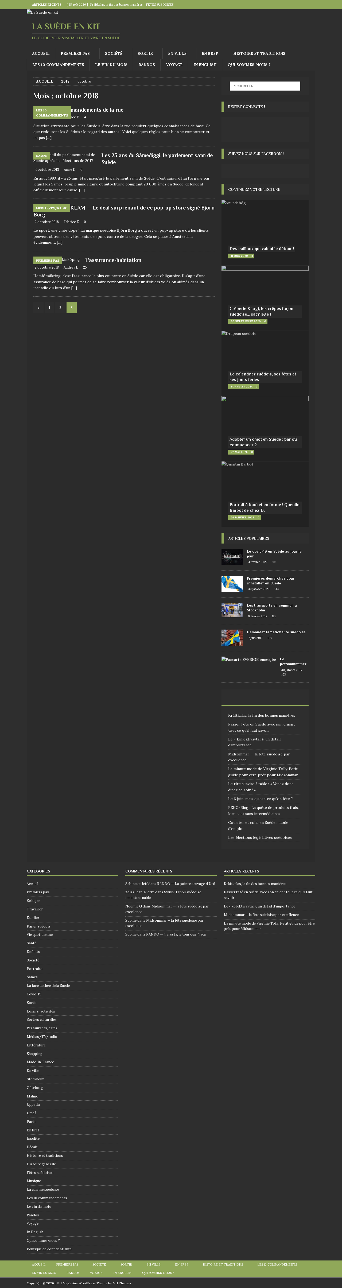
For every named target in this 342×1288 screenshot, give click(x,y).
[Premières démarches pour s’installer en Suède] (232, 584)
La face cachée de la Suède (48, 985)
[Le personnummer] (248, 659)
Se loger (33, 900)
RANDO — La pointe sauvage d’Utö (186, 884)
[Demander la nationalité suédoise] (232, 638)
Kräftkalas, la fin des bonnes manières (261, 715)
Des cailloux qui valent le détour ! (262, 248)
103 (283, 674)
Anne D (70, 169)
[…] (49, 137)
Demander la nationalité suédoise (276, 632)
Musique (34, 1181)
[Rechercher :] (265, 86)
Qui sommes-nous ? (249, 64)
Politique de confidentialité (49, 1249)
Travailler (35, 909)
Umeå (31, 1113)
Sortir (145, 53)
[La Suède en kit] (42, 12)
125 (274, 616)
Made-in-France (40, 1062)
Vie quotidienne (40, 934)
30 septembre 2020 (246, 321)
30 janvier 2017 (291, 670)
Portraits (34, 969)
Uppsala (33, 1104)
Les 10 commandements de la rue (83, 110)
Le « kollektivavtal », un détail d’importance (259, 906)
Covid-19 (34, 994)
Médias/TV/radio (42, 1036)
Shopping (34, 1054)
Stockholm (35, 1079)
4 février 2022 (257, 562)
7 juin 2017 (255, 638)
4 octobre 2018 (47, 169)
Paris (31, 1121)
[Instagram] (310, 4)
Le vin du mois (111, 64)
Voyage (174, 64)
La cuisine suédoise (43, 1189)
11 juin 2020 (239, 256)
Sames (32, 977)
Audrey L (71, 267)
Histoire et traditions (259, 53)
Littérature (36, 1045)
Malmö (32, 1096)
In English (205, 64)
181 (274, 562)
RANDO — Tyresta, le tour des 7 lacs (176, 934)
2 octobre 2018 (47, 222)
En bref (210, 53)
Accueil (41, 53)
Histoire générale (41, 1164)
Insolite (33, 1138)
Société (113, 53)
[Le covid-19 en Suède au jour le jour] (232, 557)
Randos (146, 64)
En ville (177, 53)
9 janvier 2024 (241, 386)
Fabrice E (71, 117)
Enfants (33, 951)
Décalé (32, 1147)
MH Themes (121, 1283)
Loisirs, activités (41, 1011)
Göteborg (35, 1087)
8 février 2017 (257, 616)
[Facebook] (300, 4)
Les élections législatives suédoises (260, 837)
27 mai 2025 (239, 452)
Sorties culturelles (42, 1019)
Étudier (33, 917)
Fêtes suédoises (40, 1172)
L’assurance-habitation (113, 260)
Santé (31, 943)
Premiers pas (75, 53)
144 (276, 589)
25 (85, 267)
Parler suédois (38, 926)
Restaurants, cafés (42, 1028)
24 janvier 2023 (242, 517)
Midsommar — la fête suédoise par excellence (261, 915)
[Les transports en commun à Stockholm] (232, 610)
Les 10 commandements (58, 64)
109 (269, 638)
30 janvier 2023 (259, 589)
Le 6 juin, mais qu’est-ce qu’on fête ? (260, 798)
